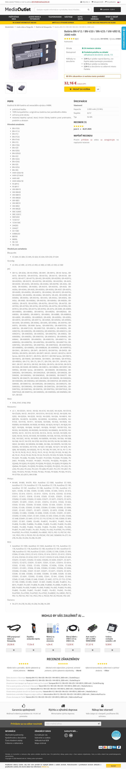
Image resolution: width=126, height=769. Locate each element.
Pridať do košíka (81, 89)
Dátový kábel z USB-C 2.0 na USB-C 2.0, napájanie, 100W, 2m (72, 641)
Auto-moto (80, 18)
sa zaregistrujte (108, 140)
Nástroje (68, 17)
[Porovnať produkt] (98, 89)
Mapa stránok (40, 743)
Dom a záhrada (95, 18)
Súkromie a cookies (42, 737)
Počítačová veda (14, 18)
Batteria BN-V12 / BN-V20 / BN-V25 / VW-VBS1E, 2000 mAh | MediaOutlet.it (58, 689)
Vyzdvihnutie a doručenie (15, 737)
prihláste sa (86, 140)
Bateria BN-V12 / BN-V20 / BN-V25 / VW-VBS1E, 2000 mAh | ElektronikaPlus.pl (54, 697)
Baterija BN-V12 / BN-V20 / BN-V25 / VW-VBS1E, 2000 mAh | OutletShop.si (52, 677)
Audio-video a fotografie (35, 18)
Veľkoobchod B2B (42, 740)
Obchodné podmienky (14, 735)
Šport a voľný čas (112, 18)
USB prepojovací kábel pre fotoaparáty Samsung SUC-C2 (13, 641)
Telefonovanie (55, 17)
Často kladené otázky (13, 740)
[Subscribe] (98, 724)
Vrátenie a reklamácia (14, 743)
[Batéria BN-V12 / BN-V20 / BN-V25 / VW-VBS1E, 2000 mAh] (33, 55)
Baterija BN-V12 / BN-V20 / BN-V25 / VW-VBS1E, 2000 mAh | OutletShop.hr (53, 680)
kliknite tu (44, 767)
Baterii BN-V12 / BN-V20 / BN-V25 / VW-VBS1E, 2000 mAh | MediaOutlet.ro (66, 686)
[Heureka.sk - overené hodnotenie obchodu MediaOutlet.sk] (116, 735)
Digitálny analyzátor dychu (33, 638)
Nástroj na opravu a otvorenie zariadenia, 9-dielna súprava (52, 641)
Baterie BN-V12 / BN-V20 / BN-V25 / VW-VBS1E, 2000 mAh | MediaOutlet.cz (70, 691)
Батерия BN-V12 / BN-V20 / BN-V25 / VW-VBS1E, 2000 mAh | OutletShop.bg (76, 683)
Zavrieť (113, 766)
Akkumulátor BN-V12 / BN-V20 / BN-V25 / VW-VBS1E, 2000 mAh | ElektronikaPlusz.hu (74, 694)
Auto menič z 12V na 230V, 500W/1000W (91, 639)
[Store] (119, 2)
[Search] (88, 9)
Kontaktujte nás (41, 735)
